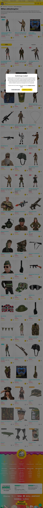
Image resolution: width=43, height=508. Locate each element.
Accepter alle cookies (27, 89)
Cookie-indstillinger (15, 89)
